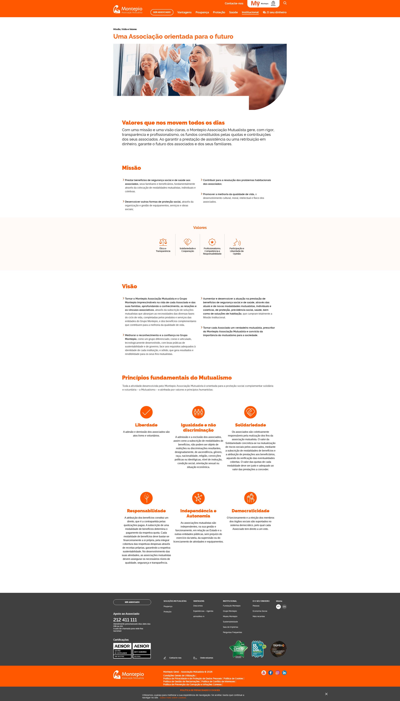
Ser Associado (162, 12)
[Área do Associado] (263, 4)
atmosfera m (198, 616)
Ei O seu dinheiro (261, 601)
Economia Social (260, 611)
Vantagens (184, 12)
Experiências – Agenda (203, 611)
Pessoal (256, 606)
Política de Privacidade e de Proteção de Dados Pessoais (192, 678)
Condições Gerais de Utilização (179, 675)
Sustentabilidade (230, 622)
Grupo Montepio (230, 611)
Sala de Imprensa (230, 627)
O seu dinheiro (277, 12)
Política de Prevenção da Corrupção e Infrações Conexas (192, 684)
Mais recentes (259, 616)
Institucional (250, 12)
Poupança (202, 12)
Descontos (198, 606)
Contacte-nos (234, 3)
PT (278, 606)
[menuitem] (161, 12)
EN (284, 606)
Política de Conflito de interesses (218, 681)
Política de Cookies (233, 678)
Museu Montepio (230, 616)
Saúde (233, 12)
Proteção (219, 12)
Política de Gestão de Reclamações (181, 681)
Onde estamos (206, 658)
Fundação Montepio (231, 606)
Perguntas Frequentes (232, 632)
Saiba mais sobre (173, 697)
